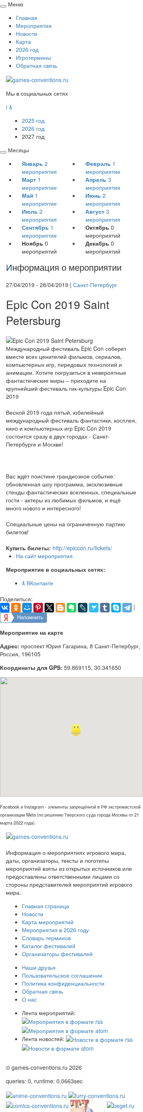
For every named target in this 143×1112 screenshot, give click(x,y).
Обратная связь (36, 65)
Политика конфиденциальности (63, 983)
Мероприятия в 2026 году (55, 930)
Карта (23, 41)
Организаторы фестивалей (57, 954)
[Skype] (116, 607)
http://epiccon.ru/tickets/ (82, 548)
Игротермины (33, 57)
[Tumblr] (105, 607)
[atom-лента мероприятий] (65, 1029)
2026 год (27, 49)
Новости (26, 33)
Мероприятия (34, 26)
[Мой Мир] (27, 607)
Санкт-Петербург (95, 285)
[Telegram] (127, 607)
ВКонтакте (37, 583)
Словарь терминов (46, 938)
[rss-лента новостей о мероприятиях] (99, 1039)
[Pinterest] (38, 607)
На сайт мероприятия (44, 556)
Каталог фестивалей (48, 946)
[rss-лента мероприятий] (62, 1021)
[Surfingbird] (94, 607)
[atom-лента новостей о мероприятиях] (58, 1047)
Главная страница (45, 906)
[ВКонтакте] (5, 607)
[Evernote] (71, 607)
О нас (29, 999)
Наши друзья (39, 967)
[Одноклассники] (16, 607)
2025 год (33, 120)
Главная (26, 18)
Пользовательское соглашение (62, 975)
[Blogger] (60, 607)
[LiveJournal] (82, 607)
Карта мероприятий (47, 922)
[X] (49, 607)
